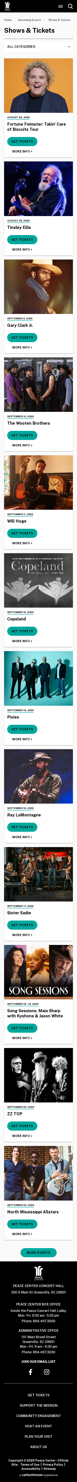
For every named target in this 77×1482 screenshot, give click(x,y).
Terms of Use (29, 1464)
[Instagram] (47, 1372)
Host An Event (38, 1426)
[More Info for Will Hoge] (38, 482)
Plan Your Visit (38, 1437)
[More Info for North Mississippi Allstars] (38, 1173)
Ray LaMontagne (24, 815)
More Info (22, 151)
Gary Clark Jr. (20, 325)
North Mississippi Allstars (33, 1211)
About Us (38, 1447)
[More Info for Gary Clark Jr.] (38, 287)
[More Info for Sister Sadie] (38, 874)
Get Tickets (22, 141)
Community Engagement (38, 1416)
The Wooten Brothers (28, 423)
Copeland (16, 619)
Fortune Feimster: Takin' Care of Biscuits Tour (36, 127)
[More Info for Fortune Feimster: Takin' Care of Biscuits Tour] (38, 85)
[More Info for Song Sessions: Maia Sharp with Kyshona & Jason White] (38, 972)
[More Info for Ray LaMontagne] (38, 776)
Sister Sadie (19, 912)
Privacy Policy (53, 1464)
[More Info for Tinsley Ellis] (38, 188)
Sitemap (50, 1468)
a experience (38, 1475)
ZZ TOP (14, 1113)
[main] (38, 636)
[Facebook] (31, 1372)
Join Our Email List (38, 1362)
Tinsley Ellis (19, 227)
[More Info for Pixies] (38, 678)
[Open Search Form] (70, 6)
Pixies (13, 717)
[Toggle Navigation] (60, 6)
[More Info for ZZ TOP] (38, 1075)
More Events (39, 1252)
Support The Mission (38, 1405)
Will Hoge (16, 521)
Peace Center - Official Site (7, 6)
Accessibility (30, 1468)
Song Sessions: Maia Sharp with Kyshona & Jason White (35, 1013)
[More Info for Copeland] (38, 580)
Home (8, 20)
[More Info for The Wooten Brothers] (38, 384)
